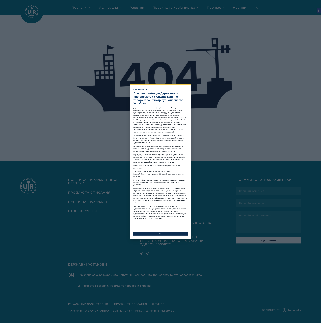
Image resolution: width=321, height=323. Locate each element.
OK (160, 233)
